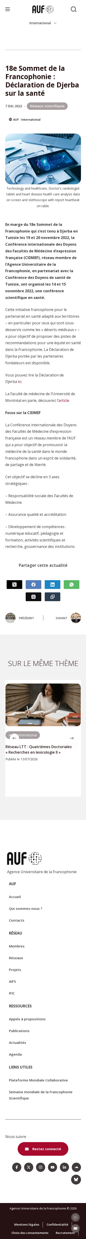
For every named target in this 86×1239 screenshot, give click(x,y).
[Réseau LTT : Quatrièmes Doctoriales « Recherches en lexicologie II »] (43, 705)
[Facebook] (33, 584)
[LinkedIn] (52, 584)
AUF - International (27, 119)
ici (19, 381)
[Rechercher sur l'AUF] (73, 9)
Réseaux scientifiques (47, 106)
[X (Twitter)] (14, 584)
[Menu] (7, 9)
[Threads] (33, 596)
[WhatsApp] (71, 584)
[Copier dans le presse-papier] (52, 596)
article (63, 400)
